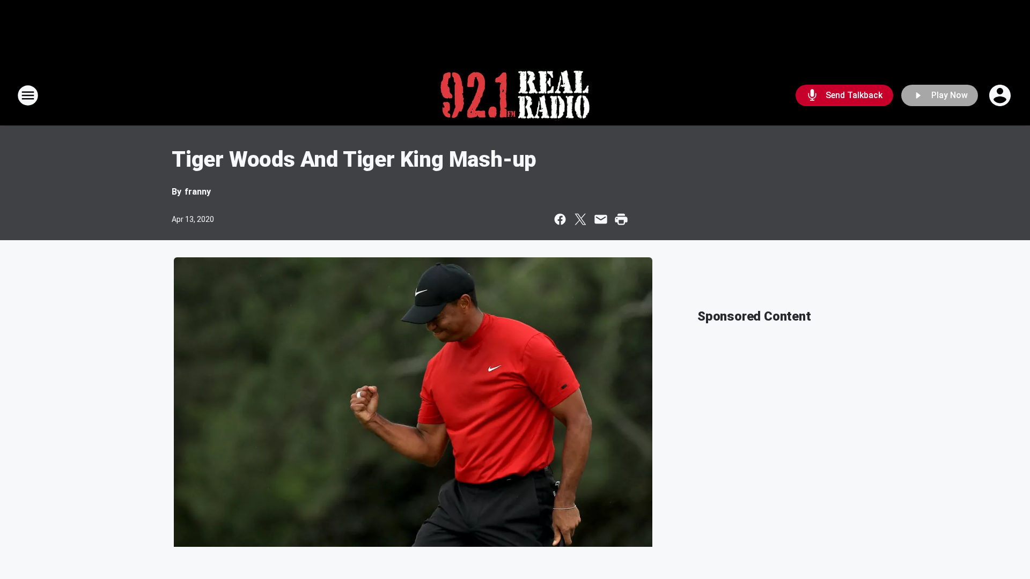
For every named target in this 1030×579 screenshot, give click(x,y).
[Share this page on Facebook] (560, 219)
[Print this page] (621, 219)
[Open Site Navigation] (28, 95)
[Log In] (1001, 95)
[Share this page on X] (580, 219)
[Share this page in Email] (600, 219)
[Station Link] (515, 95)
